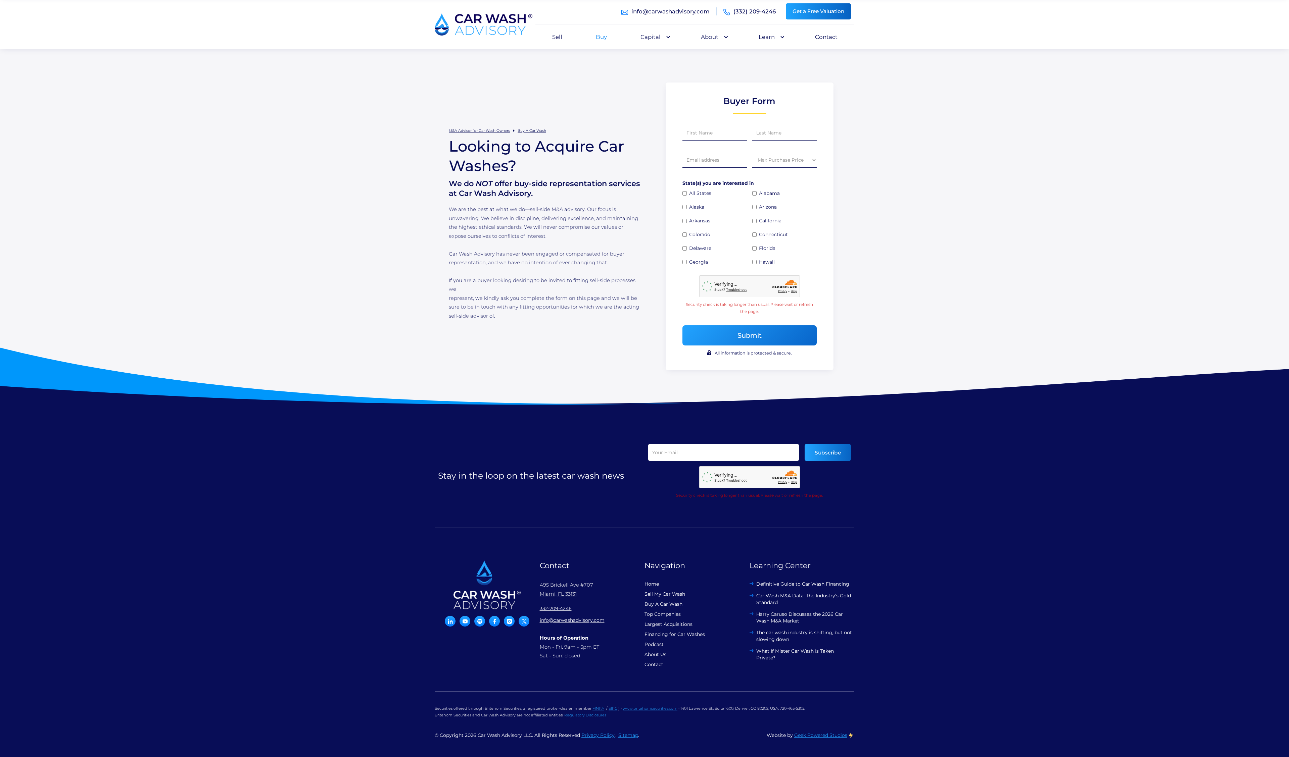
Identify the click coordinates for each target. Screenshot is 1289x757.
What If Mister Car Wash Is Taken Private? (795, 654)
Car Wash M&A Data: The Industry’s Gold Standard (803, 599)
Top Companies (662, 614)
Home (651, 584)
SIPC (613, 708)
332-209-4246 (556, 608)
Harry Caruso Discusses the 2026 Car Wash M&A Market (799, 617)
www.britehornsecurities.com (650, 708)
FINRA (598, 708)
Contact (826, 37)
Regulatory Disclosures (585, 715)
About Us (655, 654)
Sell (557, 37)
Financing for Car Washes (674, 634)
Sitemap (628, 735)
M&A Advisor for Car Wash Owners (479, 130)
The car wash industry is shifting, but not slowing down (804, 636)
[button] (654, 37)
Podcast (654, 644)
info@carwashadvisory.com (670, 11)
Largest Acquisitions (668, 624)
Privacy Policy (598, 735)
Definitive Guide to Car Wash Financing (802, 584)
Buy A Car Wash (532, 130)
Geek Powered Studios (820, 735)
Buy (601, 37)
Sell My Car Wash (664, 594)
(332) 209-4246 (754, 11)
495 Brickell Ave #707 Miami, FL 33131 (566, 589)
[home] (483, 24)
